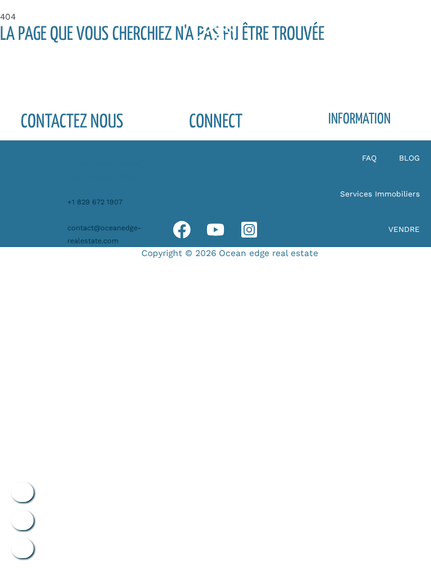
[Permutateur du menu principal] (378, 41)
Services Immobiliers (380, 193)
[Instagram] (249, 230)
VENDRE (404, 229)
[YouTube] (215, 230)
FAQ (369, 157)
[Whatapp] (182, 230)
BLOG (409, 157)
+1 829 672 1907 (94, 202)
